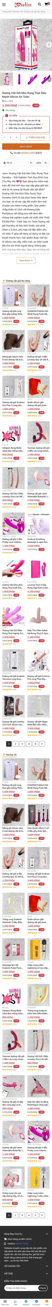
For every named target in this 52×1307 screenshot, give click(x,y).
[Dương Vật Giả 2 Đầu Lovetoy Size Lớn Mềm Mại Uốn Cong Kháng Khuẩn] (13, 478)
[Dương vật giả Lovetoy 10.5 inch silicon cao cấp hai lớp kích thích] (13, 706)
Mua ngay (26, 146)
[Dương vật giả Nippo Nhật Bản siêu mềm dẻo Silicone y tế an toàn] (38, 706)
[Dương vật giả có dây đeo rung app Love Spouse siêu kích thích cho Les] (13, 1086)
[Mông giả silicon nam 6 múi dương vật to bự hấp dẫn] (13, 341)
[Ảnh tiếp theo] (49, 79)
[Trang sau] (42, 744)
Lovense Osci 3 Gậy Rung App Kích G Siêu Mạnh (38, 587)
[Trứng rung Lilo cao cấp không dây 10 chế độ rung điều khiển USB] (13, 1177)
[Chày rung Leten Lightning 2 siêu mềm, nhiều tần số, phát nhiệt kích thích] (38, 1177)
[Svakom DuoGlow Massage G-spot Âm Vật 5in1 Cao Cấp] (38, 524)
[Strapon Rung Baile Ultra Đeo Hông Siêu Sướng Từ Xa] (13, 432)
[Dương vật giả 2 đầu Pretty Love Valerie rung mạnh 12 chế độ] (13, 524)
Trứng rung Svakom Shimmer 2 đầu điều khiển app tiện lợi (12, 922)
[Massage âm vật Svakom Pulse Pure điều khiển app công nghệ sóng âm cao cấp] (13, 949)
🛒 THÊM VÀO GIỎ (35, 137)
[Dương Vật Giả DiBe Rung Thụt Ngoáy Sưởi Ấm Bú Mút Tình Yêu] (13, 615)
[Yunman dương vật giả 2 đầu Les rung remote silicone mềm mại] (38, 432)
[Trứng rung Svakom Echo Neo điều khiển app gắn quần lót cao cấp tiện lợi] (38, 995)
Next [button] (49, 45)
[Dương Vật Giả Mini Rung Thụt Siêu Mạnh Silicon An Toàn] (26, 45)
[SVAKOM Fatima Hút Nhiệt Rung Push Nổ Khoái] (38, 295)
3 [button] (24, 69)
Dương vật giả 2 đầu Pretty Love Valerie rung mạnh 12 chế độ (12, 542)
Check (43, 1288)
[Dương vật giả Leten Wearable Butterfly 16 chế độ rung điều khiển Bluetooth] (38, 478)
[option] (6, 79)
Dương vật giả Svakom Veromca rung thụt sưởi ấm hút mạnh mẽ (13, 679)
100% (38, 163)
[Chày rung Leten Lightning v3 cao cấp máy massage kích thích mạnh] (38, 949)
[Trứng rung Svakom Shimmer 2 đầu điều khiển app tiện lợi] (13, 904)
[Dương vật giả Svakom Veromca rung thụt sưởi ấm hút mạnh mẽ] (13, 660)
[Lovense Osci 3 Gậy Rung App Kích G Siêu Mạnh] (38, 569)
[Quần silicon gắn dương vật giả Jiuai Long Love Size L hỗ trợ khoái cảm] (38, 387)
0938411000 (28, 152)
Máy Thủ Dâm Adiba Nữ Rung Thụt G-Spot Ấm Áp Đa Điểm (38, 633)
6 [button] (33, 69)
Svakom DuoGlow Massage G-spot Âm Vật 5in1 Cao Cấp (37, 542)
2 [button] (22, 69)
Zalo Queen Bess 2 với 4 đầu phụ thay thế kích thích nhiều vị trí (38, 831)
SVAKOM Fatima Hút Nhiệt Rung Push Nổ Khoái (37, 314)
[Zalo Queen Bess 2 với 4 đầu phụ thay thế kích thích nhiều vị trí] (38, 815)
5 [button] (30, 69)
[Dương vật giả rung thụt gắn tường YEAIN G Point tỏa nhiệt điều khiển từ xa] (13, 295)
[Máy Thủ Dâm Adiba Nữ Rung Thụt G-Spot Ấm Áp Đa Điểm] (38, 615)
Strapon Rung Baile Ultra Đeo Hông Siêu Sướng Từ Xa (12, 451)
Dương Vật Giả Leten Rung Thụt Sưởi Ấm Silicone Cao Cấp (12, 587)
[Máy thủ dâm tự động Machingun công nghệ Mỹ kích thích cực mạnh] (38, 1086)
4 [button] (27, 69)
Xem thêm (25, 260)
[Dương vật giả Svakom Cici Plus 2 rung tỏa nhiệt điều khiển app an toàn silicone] (13, 387)
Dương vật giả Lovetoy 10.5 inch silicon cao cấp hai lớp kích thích (13, 724)
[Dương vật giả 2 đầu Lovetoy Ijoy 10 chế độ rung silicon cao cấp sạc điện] (38, 341)
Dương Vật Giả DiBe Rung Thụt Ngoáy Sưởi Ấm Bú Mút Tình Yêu (13, 633)
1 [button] (19, 69)
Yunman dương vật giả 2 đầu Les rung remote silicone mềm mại (38, 451)
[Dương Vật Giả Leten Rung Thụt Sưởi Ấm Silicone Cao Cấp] (13, 569)
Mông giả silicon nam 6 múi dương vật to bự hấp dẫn (13, 359)
